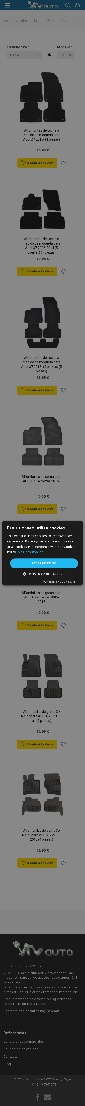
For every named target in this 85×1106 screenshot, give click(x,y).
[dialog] (42, 553)
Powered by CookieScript (60, 581)
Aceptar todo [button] (44, 563)
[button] (42, 574)
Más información (30, 552)
